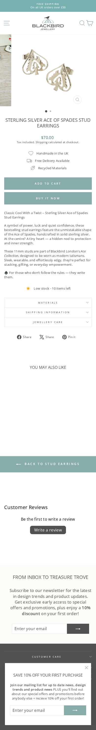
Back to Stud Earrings (51, 464)
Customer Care (47, 656)
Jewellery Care (48, 322)
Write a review (48, 530)
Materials (48, 302)
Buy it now (48, 198)
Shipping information (48, 312)
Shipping (42, 142)
